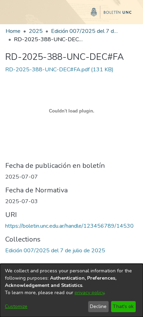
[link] (59, 69)
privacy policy (89, 292)
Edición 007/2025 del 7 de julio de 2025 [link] (85, 31)
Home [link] (13, 31)
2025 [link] (36, 31)
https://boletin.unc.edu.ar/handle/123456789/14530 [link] (69, 226)
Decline (98, 306)
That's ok (123, 306)
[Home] (71, 15)
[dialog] (71, 290)
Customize (16, 306)
